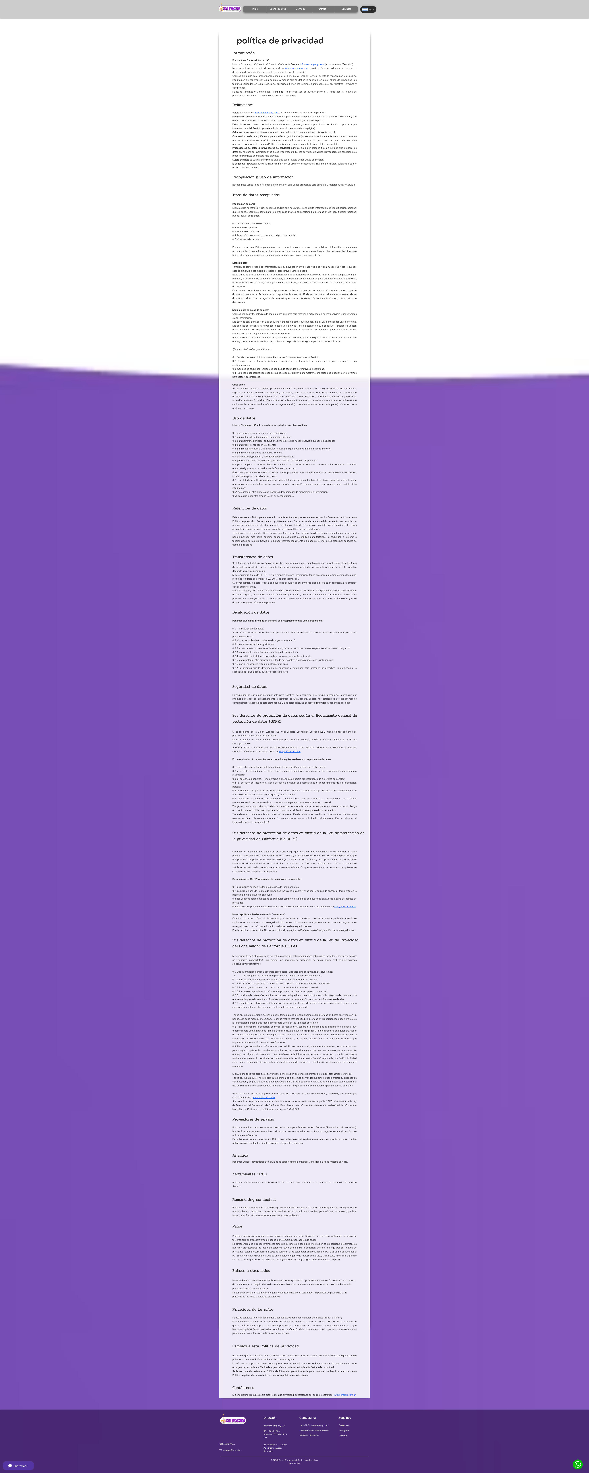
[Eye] (577, 1464)
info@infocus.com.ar (264, 1097)
